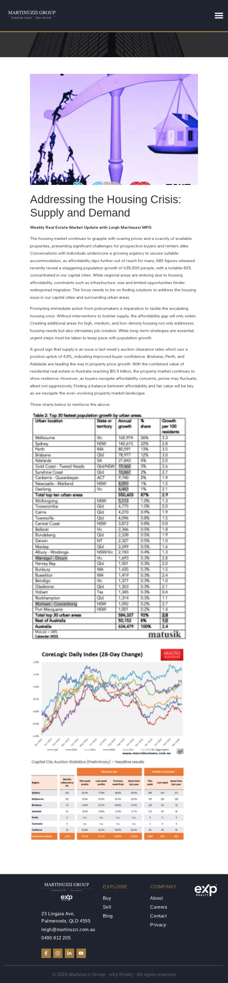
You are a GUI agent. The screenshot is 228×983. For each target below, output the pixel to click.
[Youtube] (81, 953)
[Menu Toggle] (219, 15)
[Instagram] (58, 953)
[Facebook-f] (46, 953)
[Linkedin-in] (69, 953)
